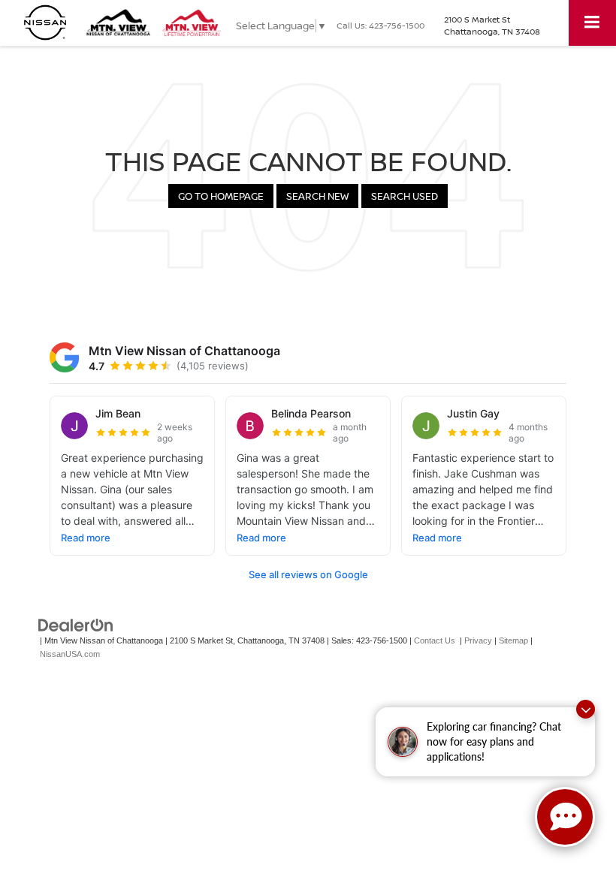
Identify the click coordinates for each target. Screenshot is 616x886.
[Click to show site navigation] (592, 23)
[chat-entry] (565, 817)
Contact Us (434, 640)
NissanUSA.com (70, 653)
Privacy (478, 640)
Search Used (404, 196)
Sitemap (513, 640)
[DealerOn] (76, 624)
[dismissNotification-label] (585, 709)
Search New (317, 196)
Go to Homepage (221, 196)
